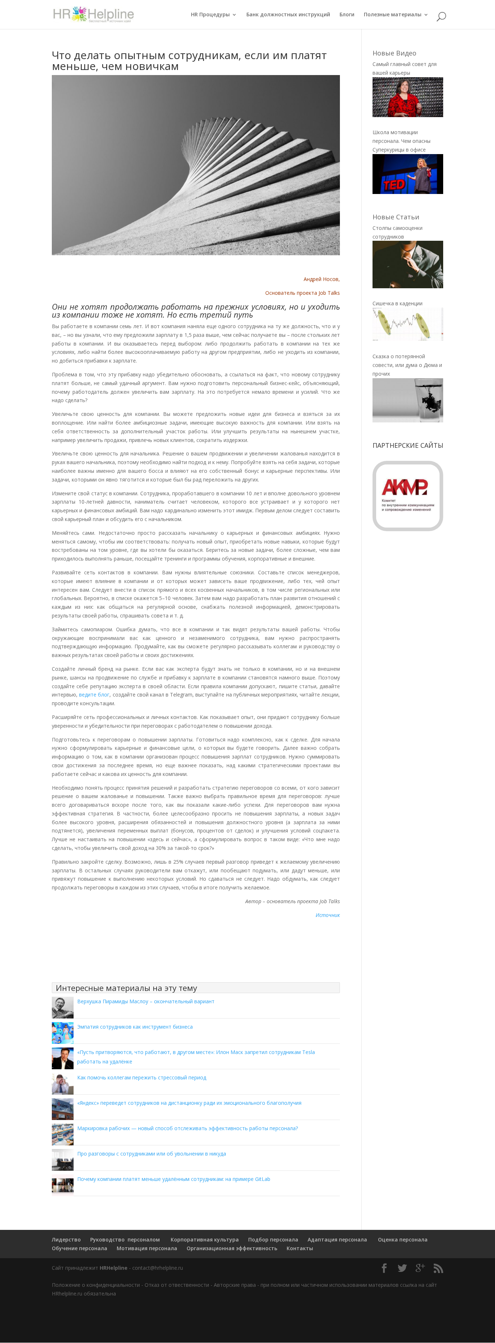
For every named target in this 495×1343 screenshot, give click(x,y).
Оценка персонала (402, 1239)
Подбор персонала (273, 1239)
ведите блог (93, 694)
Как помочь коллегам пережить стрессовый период (141, 1077)
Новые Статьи (396, 216)
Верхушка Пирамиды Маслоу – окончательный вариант (146, 1001)
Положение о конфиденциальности (96, 1284)
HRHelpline (114, 1267)
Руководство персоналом (125, 1239)
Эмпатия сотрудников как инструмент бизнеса (135, 1026)
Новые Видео (394, 53)
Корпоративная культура (204, 1239)
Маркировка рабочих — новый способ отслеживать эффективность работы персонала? (187, 1128)
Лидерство (66, 1239)
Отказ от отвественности (177, 1284)
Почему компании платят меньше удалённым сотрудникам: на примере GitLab (173, 1178)
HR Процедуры (210, 15)
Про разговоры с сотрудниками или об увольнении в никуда (151, 1153)
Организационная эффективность (232, 1248)
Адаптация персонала (337, 1239)
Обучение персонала (79, 1248)
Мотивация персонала (147, 1248)
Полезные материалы (392, 15)
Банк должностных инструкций (288, 15)
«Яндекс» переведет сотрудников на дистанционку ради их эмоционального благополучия (189, 1102)
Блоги (347, 15)
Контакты (300, 1248)
